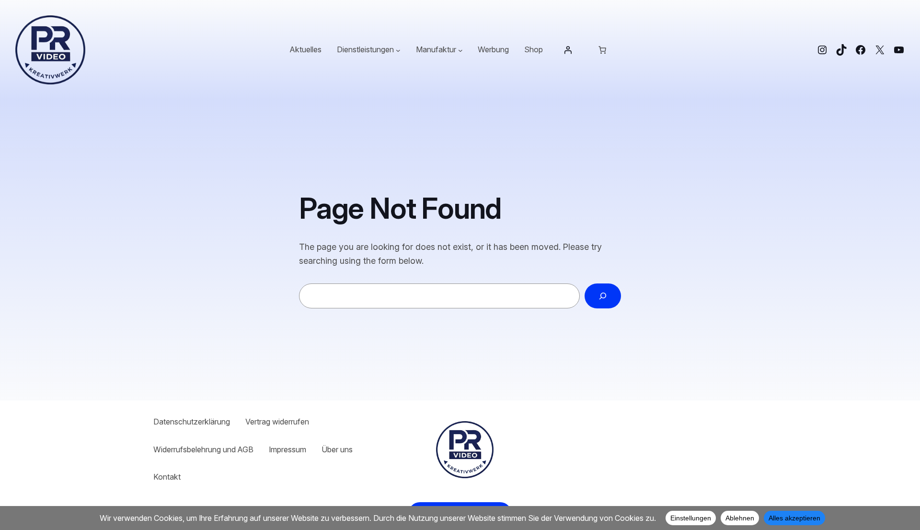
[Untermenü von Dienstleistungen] (398, 49)
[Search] (603, 295)
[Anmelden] (567, 49)
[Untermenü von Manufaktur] (460, 49)
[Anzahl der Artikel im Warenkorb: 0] (602, 49)
